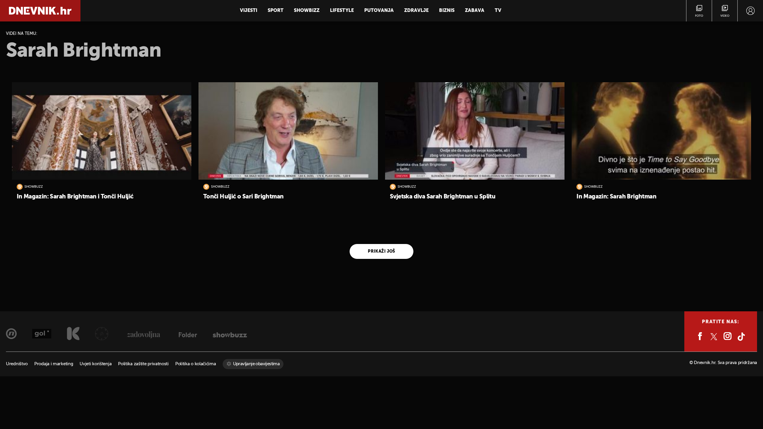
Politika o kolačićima (195, 364)
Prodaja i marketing (53, 364)
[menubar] (750, 11)
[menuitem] (750, 10)
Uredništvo (17, 364)
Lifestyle (342, 10)
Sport (275, 10)
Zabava (474, 10)
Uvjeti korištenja (95, 364)
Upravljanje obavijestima (256, 364)
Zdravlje (416, 10)
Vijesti (248, 10)
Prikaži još (381, 251)
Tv (498, 10)
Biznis (447, 10)
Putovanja (379, 10)
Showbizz (307, 10)
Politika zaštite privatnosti (143, 364)
